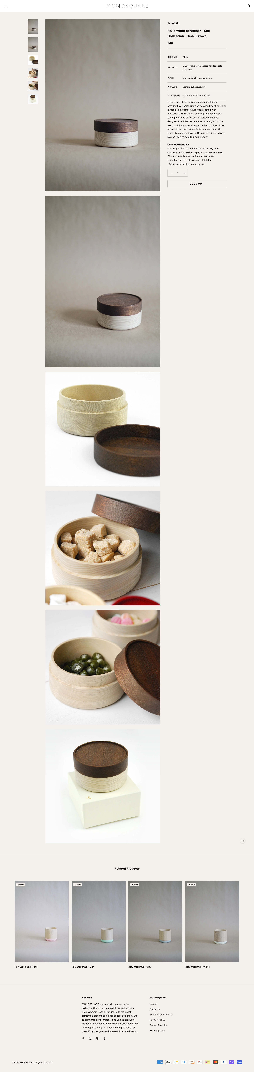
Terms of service (158, 1025)
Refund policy (157, 1030)
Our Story (155, 1009)
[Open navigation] (6, 6)
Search (153, 1004)
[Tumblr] (104, 1038)
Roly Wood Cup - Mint (83, 966)
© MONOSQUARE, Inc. (22, 1062)
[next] (245, 924)
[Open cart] (248, 6)
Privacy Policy (157, 1019)
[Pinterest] (97, 1038)
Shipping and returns (161, 1014)
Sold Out (197, 183)
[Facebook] (83, 1038)
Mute (185, 57)
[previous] (9, 924)
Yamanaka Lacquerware (194, 87)
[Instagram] (90, 1038)
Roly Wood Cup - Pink (26, 966)
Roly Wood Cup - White (197, 966)
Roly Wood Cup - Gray (139, 966)
